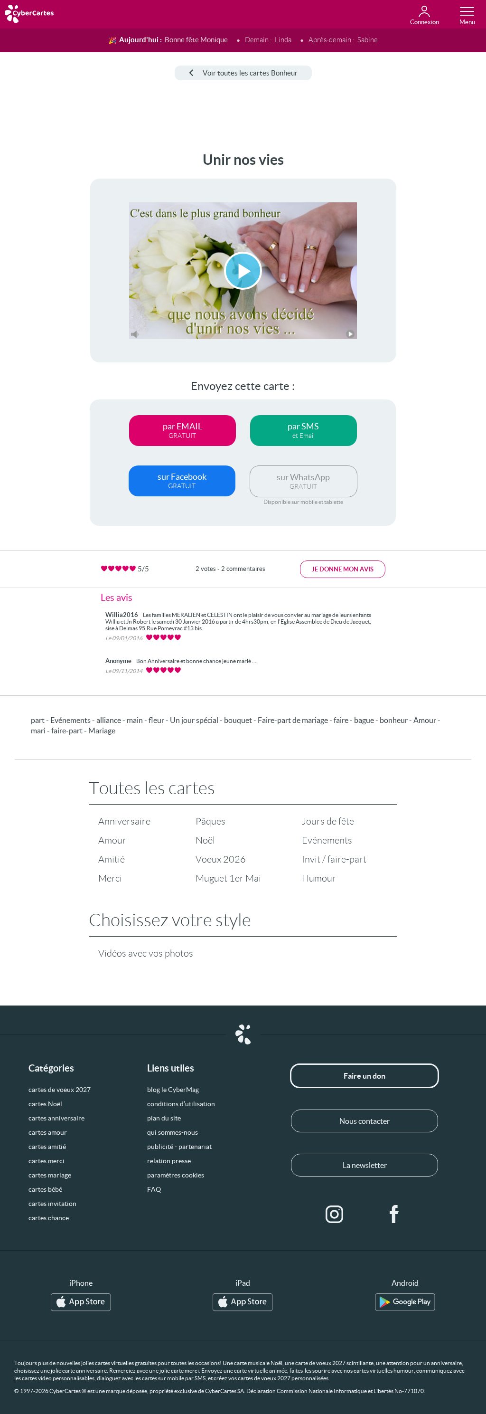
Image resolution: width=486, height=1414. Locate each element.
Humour (319, 878)
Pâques (210, 821)
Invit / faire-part (334, 859)
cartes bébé (45, 1189)
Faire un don (364, 1076)
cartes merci (46, 1161)
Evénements (327, 840)
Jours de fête (328, 821)
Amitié (111, 859)
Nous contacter (364, 1121)
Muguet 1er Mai (228, 878)
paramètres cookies (175, 1175)
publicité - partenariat (179, 1146)
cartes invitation (52, 1203)
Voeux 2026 (221, 859)
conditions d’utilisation (181, 1104)
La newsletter (365, 1165)
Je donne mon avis (343, 569)
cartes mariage (49, 1175)
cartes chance (48, 1218)
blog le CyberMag (173, 1089)
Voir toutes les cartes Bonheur (250, 73)
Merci (110, 878)
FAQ (154, 1189)
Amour (112, 840)
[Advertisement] (36, 294)
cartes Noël (45, 1104)
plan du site (164, 1118)
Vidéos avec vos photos (145, 953)
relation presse (169, 1161)
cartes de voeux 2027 (59, 1089)
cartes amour (47, 1132)
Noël (205, 840)
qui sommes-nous (172, 1132)
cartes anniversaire (56, 1118)
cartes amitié (47, 1146)
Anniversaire (124, 821)
